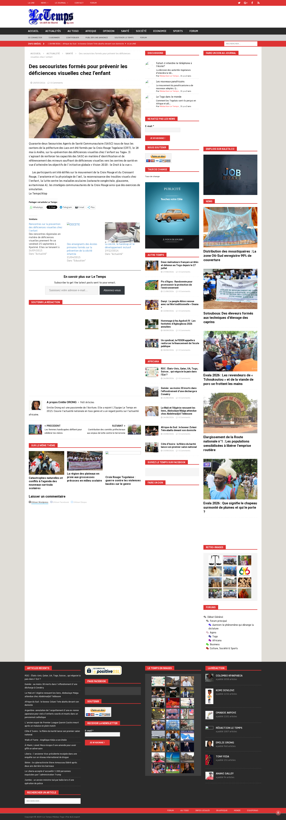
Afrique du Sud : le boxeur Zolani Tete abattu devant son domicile (52, 703)
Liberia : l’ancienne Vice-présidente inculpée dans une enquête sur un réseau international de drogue (51, 755)
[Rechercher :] (240, 43)
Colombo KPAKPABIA (229, 675)
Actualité (53, 53)
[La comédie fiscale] (215, 593)
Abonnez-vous (112, 290)
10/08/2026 (168, 310)
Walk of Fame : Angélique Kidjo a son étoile (46, 740)
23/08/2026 (168, 433)
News (43, 2)
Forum (93, 2)
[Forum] (259, 3)
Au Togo (73, 31)
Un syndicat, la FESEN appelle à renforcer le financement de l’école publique (180, 343)
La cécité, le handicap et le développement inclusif (120, 245)
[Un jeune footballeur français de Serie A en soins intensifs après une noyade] (158, 768)
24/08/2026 (168, 378)
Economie (159, 31)
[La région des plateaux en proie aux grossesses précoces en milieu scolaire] (85, 460)
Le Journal (60, 2)
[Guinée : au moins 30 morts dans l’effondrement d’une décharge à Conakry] (151, 392)
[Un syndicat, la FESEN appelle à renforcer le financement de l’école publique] (151, 344)
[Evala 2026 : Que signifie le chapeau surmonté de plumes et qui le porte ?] (230, 479)
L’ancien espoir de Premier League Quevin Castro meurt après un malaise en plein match (52, 724)
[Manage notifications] (278, 812)
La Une (31, 2)
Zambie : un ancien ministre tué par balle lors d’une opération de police (49, 781)
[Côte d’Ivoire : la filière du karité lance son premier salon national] (151, 447)
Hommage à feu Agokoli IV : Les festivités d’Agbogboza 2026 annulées (178, 323)
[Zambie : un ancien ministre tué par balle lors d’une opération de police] (158, 725)
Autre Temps (156, 255)
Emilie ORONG (225, 742)
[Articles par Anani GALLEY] (209, 778)
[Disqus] (85, 551)
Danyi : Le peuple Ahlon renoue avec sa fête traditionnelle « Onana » (179, 304)
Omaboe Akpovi (226, 713)
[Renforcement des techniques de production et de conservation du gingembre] (244, 582)
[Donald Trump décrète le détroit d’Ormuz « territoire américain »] (187, 736)
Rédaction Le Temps (169, 75)
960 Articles (87, 402)
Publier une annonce (97, 37)
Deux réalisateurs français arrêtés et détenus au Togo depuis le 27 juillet (179, 265)
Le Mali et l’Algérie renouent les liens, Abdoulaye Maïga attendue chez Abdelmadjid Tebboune (178, 410)
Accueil (33, 31)
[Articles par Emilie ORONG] (209, 745)
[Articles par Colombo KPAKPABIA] (209, 680)
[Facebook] (252, 3)
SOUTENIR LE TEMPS (124, 37)
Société (141, 31)
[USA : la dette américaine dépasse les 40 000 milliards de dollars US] (187, 725)
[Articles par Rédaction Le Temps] (209, 732)
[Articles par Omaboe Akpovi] (209, 717)
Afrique (90, 31)
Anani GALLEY (225, 773)
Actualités (53, 31)
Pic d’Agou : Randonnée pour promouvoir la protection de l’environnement (176, 284)
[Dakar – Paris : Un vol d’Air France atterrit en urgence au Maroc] (158, 736)
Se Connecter (35, 37)
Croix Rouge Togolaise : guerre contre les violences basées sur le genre (123, 481)
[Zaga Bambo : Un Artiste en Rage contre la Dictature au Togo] (244, 593)
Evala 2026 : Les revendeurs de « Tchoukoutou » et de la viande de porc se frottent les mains (228, 379)
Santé (125, 31)
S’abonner (54, 37)
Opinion (108, 31)
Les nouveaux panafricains (170, 81)
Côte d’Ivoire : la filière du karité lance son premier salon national (52, 732)
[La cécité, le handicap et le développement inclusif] (122, 232)
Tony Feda (222, 756)
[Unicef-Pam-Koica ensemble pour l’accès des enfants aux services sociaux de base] (230, 571)
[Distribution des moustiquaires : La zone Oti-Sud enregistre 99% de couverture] (230, 227)
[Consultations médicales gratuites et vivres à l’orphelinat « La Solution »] (230, 560)
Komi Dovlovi (225, 690)
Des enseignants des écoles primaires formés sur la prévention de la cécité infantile (82, 249)
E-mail (149, 126)
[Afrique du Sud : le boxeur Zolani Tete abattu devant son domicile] (151, 431)
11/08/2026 (168, 291)
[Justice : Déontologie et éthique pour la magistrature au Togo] (215, 560)
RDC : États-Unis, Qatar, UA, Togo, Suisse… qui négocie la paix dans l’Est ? (179, 371)
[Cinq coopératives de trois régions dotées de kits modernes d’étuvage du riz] (230, 582)
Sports (178, 31)
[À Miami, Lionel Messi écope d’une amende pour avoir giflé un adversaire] (187, 703)
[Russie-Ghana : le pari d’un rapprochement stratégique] (172, 747)
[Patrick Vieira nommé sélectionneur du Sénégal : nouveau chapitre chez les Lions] (158, 757)
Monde (237, 810)
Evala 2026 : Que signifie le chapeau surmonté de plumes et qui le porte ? (230, 507)
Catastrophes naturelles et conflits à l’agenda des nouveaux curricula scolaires (46, 483)
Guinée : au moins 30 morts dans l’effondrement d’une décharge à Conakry (179, 391)
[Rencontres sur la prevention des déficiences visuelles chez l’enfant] (48, 238)
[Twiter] (239, 3)
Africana (153, 361)
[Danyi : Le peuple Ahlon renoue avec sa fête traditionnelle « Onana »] (151, 305)
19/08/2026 (168, 271)
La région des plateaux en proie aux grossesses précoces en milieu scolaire (84, 477)
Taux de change (152, 176)
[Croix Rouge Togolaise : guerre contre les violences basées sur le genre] (123, 462)
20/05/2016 (39, 82)
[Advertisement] (230, 531)
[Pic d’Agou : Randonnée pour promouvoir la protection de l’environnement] (151, 285)
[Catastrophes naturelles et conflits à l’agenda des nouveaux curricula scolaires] (46, 463)
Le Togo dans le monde (168, 97)
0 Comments (56, 82)
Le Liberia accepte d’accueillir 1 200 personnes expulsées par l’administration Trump (48, 772)
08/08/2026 (168, 330)
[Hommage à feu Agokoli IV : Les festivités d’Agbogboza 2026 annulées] (151, 324)
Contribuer (72, 37)
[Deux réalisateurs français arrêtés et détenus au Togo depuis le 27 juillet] (151, 266)
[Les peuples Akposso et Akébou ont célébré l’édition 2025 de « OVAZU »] (215, 571)
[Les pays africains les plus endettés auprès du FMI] (172, 725)
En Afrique (221, 810)
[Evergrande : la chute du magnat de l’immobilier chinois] (172, 736)
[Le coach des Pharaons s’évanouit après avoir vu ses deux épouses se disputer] (187, 747)
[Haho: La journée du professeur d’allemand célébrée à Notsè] (230, 593)
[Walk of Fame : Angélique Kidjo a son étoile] (172, 703)
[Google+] (246, 3)
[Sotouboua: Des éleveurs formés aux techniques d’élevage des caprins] (230, 289)
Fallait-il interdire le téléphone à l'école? (174, 64)
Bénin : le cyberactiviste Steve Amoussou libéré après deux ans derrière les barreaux (51, 764)
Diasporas (252, 810)
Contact (79, 2)
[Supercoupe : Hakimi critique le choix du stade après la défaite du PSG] (172, 768)
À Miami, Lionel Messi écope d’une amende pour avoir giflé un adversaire (50, 746)
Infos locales (202, 810)
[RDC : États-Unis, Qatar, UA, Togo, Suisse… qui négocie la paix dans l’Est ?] (151, 372)
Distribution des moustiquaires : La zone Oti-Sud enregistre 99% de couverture (229, 255)
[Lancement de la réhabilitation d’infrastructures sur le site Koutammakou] (215, 582)
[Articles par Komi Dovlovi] (209, 702)
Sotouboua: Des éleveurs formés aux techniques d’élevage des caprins (228, 317)
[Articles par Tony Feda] (209, 763)
